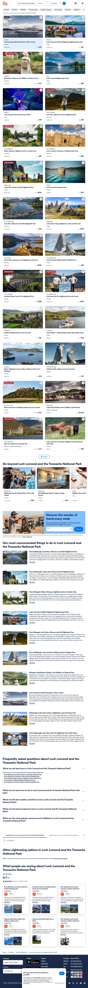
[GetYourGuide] (5, 3)
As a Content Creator (76, 963)
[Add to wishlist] (41, 17)
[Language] (75, 3)
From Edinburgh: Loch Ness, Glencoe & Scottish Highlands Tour (23, 774)
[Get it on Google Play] (33, 962)
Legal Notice (44, 963)
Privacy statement (27, 537)
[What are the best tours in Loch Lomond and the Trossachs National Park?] (83, 768)
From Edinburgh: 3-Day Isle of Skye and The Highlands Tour (22, 776)
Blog (64, 966)
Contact (43, 961)
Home (4, 952)
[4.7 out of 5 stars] (8, 881)
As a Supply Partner (76, 961)
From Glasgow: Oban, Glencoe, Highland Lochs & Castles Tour (23, 778)
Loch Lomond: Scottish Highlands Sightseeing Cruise (19, 780)
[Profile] (82, 3)
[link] (23, 32)
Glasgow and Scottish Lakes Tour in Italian (42, 920)
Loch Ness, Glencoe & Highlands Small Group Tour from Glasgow (44, 887)
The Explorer (65, 975)
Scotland (11, 952)
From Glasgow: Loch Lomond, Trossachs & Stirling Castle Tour (70, 887)
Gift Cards (66, 972)
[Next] (85, 485)
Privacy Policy (44, 966)
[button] (23, 32)
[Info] (34, 13)
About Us (65, 961)
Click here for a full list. (61, 858)
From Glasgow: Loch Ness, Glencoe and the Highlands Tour (22, 782)
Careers (65, 963)
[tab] (25, 835)
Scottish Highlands (21, 952)
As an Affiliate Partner (76, 966)
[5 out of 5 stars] (15, 891)
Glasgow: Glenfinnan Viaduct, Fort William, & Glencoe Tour (14, 920)
